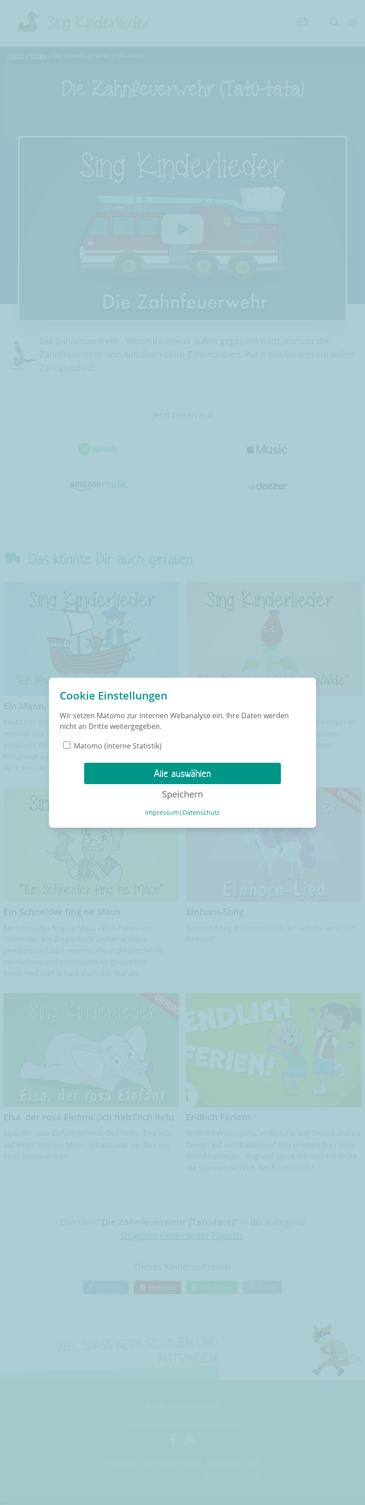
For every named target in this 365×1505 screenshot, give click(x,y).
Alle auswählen (182, 773)
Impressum (162, 812)
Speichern (182, 794)
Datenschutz (201, 812)
